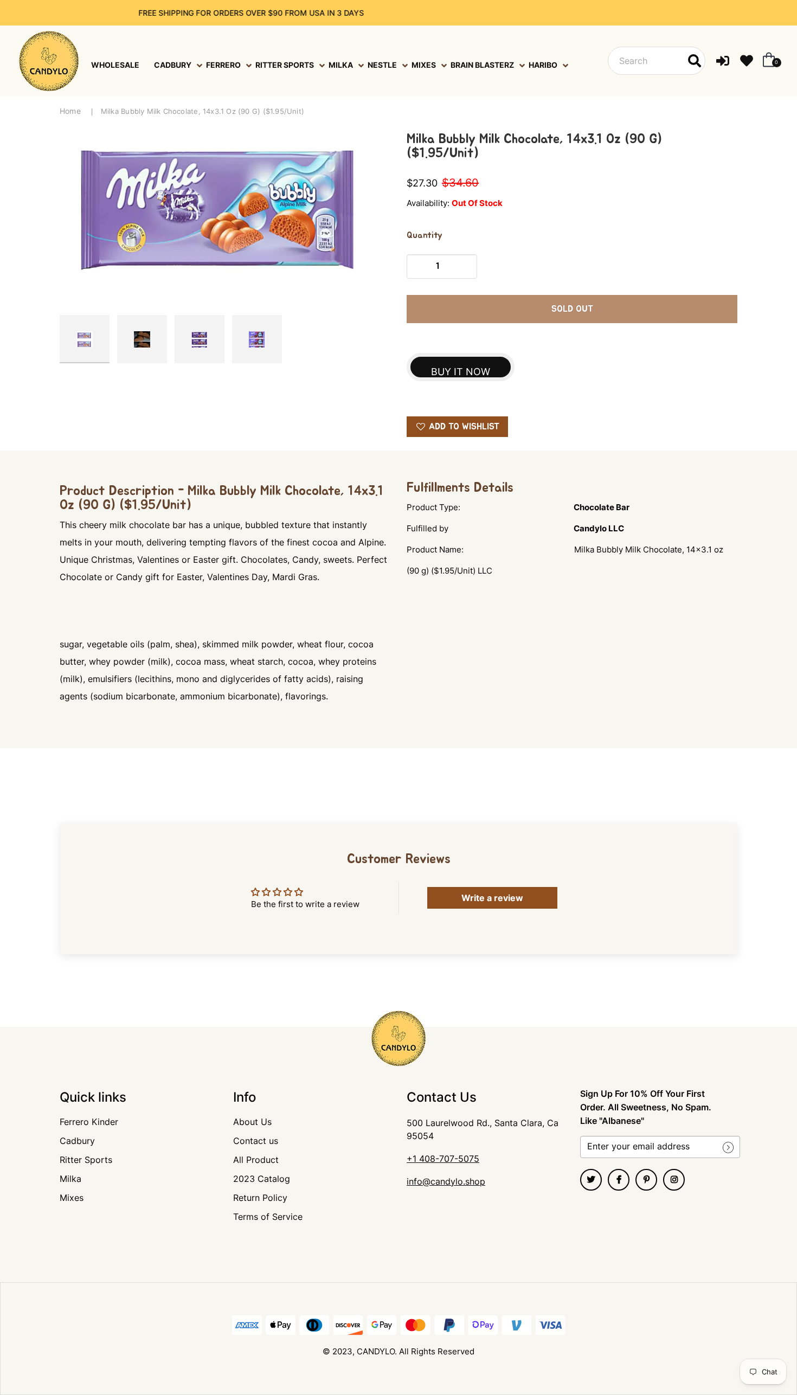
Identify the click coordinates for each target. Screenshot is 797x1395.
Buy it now (460, 371)
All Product (256, 1159)
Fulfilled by (427, 528)
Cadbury (77, 1140)
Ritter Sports (86, 1159)
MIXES (424, 64)
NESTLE (382, 64)
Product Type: (433, 507)
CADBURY (172, 64)
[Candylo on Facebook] (618, 1180)
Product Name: (435, 549)
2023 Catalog (261, 1178)
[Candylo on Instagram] (674, 1180)
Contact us (255, 1140)
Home (70, 110)
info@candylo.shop (446, 1181)
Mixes (71, 1197)
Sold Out (572, 309)
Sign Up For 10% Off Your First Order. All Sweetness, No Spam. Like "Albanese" (645, 1107)
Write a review (492, 897)
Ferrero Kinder (89, 1121)
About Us (252, 1121)
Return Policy (260, 1197)
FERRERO (223, 64)
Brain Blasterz (482, 64)
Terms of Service (268, 1216)
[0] (767, 61)
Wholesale (115, 64)
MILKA (341, 64)
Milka (70, 1178)
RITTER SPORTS (284, 64)
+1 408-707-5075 (443, 1158)
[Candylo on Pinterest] (646, 1180)
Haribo (543, 64)
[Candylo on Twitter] (591, 1180)
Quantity (424, 235)
